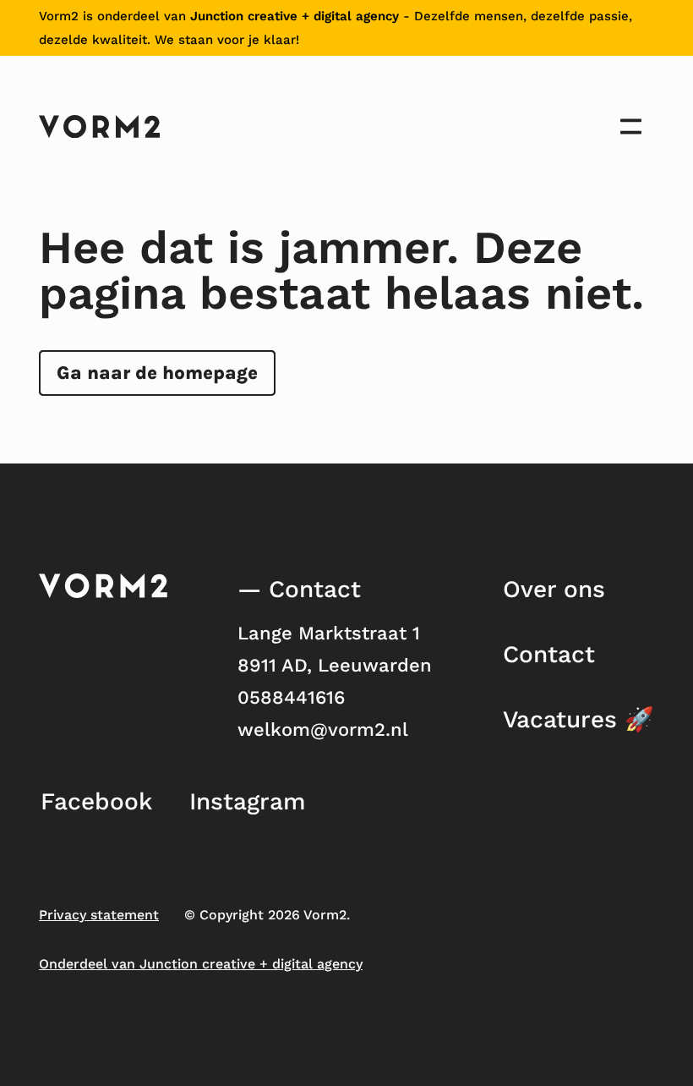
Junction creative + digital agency (294, 16)
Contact (549, 654)
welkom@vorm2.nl (322, 729)
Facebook (96, 801)
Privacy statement (99, 915)
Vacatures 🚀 (578, 719)
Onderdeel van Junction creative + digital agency (201, 964)
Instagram (247, 801)
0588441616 (291, 697)
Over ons (554, 589)
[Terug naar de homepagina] (103, 585)
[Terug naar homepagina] (99, 126)
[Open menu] (630, 126)
